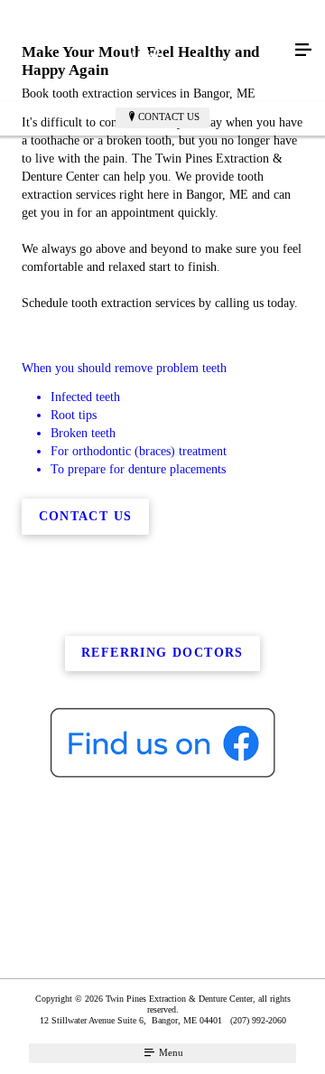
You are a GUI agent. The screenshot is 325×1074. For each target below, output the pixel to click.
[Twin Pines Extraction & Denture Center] (144, 50)
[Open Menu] (303, 50)
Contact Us (169, 116)
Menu (169, 1052)
